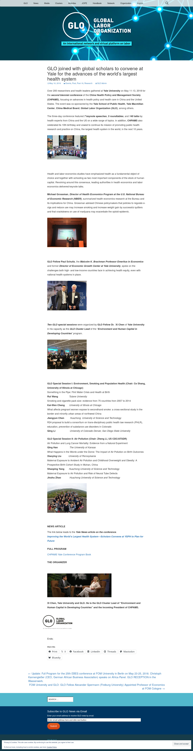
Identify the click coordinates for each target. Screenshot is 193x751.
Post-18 (80, 83)
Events (68, 83)
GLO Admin (102, 83)
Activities (72, 3)
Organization (125, 3)
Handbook (97, 3)
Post (74, 83)
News (35, 3)
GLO (26, 3)
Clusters (58, 3)
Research (88, 83)
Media (46, 3)
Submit (53, 725)
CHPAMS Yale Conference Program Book (69, 554)
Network (111, 3)
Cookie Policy (52, 747)
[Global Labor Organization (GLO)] (96, 27)
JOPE (84, 3)
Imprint (140, 3)
